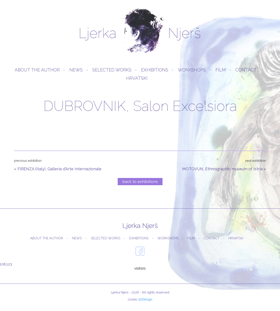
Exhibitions (154, 70)
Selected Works (111, 70)
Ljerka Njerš (140, 30)
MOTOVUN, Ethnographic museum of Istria (222, 169)
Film (220, 70)
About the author (37, 70)
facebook (140, 251)
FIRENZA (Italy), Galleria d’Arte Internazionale (60, 169)
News (76, 70)
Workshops (192, 70)
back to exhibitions (140, 181)
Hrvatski (136, 78)
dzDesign (145, 299)
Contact (246, 70)
